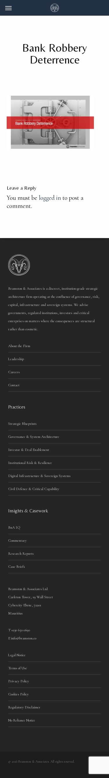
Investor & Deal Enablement (28, 449)
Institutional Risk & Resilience (30, 462)
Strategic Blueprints (22, 423)
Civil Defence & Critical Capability (33, 489)
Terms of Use (17, 668)
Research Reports (21, 553)
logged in (50, 198)
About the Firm (19, 346)
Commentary (17, 540)
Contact (13, 385)
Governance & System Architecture (33, 436)
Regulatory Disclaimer (24, 707)
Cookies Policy (18, 694)
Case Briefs (16, 566)
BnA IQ (14, 527)
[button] (8, 8)
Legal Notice (17, 655)
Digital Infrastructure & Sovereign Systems (39, 476)
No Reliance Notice (21, 720)
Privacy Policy (18, 681)
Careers (14, 372)
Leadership (16, 359)
